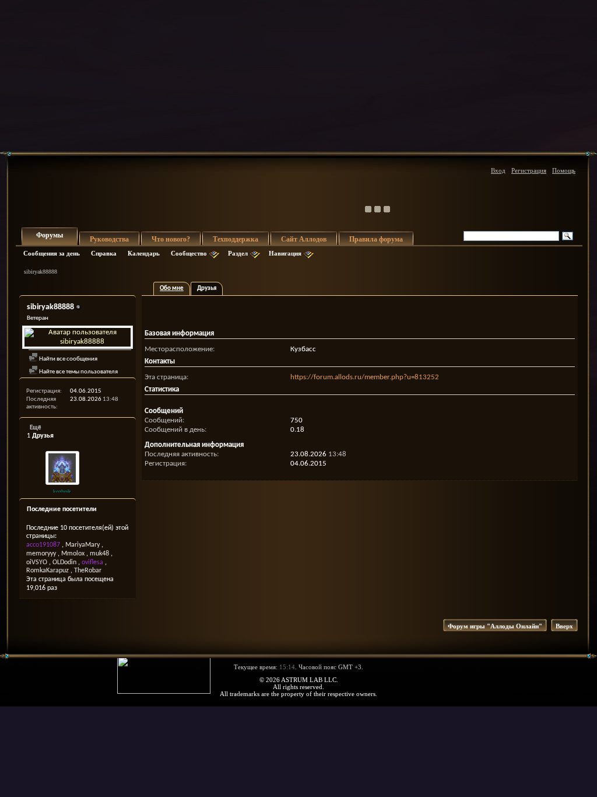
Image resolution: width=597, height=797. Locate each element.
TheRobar (87, 570)
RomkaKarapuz (47, 570)
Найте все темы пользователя (78, 372)
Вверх (564, 626)
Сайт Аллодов (303, 239)
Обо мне (172, 288)
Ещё (35, 428)
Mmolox (73, 553)
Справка (104, 253)
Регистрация (528, 170)
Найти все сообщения (67, 359)
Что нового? (171, 239)
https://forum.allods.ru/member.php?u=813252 (364, 377)
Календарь (144, 253)
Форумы (49, 235)
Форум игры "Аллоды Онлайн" (495, 626)
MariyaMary (82, 544)
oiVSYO (36, 562)
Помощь (563, 170)
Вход (498, 170)
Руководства (109, 239)
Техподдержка (235, 239)
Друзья (206, 288)
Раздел (238, 253)
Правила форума (376, 239)
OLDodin (64, 562)
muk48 (99, 553)
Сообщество (189, 253)
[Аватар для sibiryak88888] (77, 337)
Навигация (285, 253)
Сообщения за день (51, 253)
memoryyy (41, 553)
